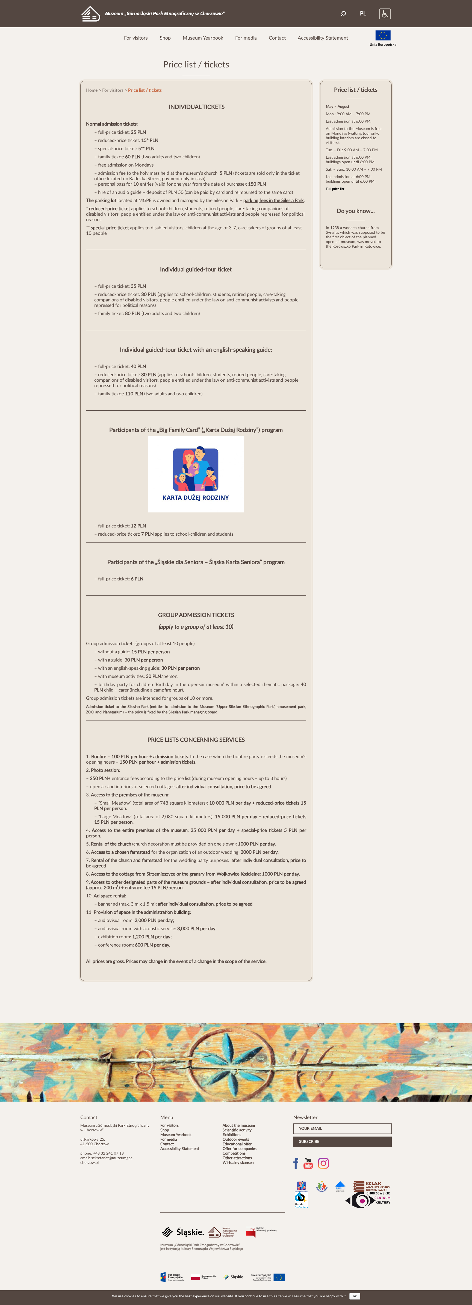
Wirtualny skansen (238, 1163)
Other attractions (237, 1158)
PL (363, 13)
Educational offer (237, 1144)
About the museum (239, 1126)
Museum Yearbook (203, 38)
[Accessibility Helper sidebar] (379, 13)
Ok (355, 1296)
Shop (165, 38)
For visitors (136, 38)
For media (246, 38)
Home (92, 90)
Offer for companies (239, 1149)
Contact (277, 38)
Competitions (234, 1153)
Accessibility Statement (323, 38)
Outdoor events (236, 1139)
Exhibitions (232, 1135)
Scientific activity (237, 1130)
